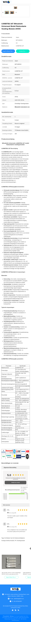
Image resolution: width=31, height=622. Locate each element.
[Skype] (15, 610)
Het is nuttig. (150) (13, 526)
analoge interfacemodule (7, 540)
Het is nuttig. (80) (12, 512)
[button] (3, 564)
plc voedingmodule (20, 540)
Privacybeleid (6, 616)
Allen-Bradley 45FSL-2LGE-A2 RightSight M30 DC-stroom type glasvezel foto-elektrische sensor (11, 573)
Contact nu (22, 51)
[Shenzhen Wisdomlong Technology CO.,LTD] (6, 1)
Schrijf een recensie (15, 482)
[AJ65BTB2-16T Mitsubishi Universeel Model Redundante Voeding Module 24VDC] (15, 7)
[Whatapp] (12, 610)
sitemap (12, 616)
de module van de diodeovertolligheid (14, 538)
